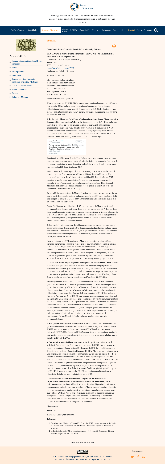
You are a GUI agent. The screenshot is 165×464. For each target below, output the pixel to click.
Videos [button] (95, 30)
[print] (114, 46)
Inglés (139, 30)
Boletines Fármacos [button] (50, 30)
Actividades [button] (33, 30)
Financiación (85, 30)
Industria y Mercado (20, 97)
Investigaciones (18, 71)
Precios (15, 93)
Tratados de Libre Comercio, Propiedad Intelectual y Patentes (25, 80)
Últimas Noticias (65, 30)
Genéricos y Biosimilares (22, 85)
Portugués (148, 30)
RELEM (73, 30)
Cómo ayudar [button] (119, 30)
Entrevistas (16, 75)
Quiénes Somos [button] (17, 30)
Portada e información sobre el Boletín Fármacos (27, 62)
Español (131, 30)
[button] (156, 30)
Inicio (53, 40)
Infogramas (106, 30)
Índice (14, 67)
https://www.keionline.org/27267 (60, 68)
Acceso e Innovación (20, 89)
